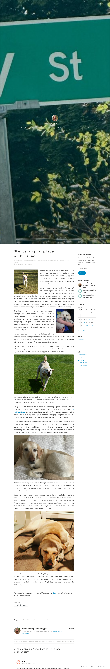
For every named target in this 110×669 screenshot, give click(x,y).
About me (81, 339)
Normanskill (48, 260)
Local (38, 260)
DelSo (55, 124)
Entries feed (81, 360)
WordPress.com (82, 365)
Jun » (83, 330)
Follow (82, 273)
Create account (82, 355)
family (34, 260)
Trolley (55, 593)
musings (42, 260)
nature (39, 620)
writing (16, 262)
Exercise (30, 260)
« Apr (79, 330)
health (27, 620)
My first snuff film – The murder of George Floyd (58, 642)
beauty (25, 260)
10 (94, 316)
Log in (80, 357)
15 (89, 319)
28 (87, 325)
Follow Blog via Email (85, 254)
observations (46, 620)
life (35, 620)
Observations (55, 260)
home (31, 620)
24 (94, 322)
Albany (21, 260)
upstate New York (64, 260)
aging (17, 260)
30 (92, 325)
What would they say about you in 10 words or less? (29, 642)
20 (84, 322)
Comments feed (82, 363)
